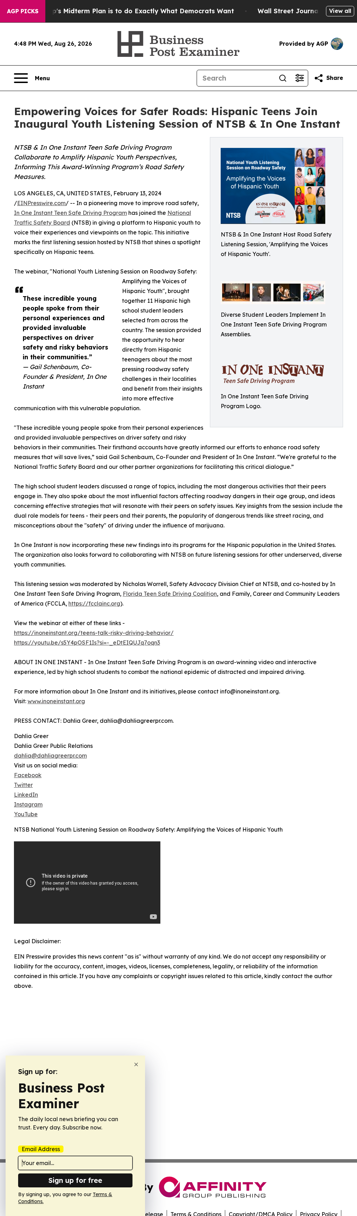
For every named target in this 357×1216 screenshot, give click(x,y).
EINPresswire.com (41, 203)
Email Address (41, 1149)
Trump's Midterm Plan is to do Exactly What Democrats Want (135, 11)
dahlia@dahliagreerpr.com (50, 755)
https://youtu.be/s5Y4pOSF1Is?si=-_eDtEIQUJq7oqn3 (87, 642)
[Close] (136, 1064)
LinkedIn (26, 794)
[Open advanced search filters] (299, 78)
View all (340, 10)
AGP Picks (22, 11)
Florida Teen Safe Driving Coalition (170, 593)
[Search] (282, 78)
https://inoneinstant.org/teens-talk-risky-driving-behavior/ (94, 632)
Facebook (27, 775)
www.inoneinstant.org (56, 701)
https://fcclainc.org (94, 603)
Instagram (28, 804)
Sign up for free (75, 1180)
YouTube (26, 814)
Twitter (23, 784)
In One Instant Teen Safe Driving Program (70, 212)
